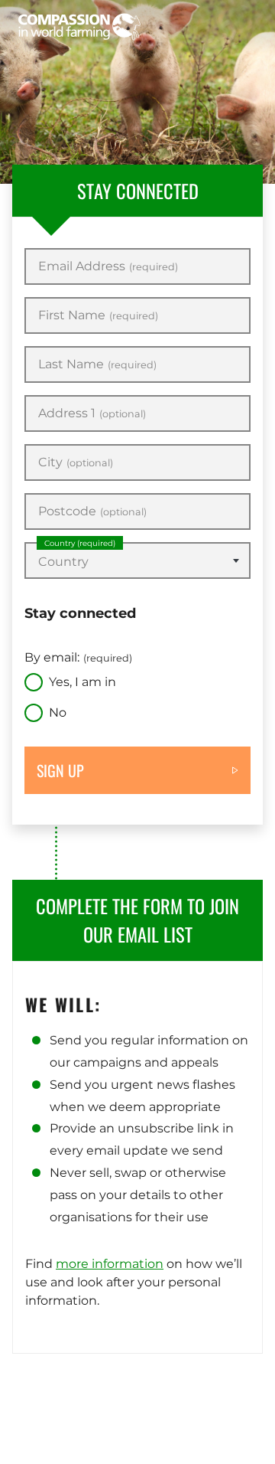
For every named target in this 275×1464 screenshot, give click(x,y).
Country (79, 543)
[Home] (79, 27)
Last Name (97, 364)
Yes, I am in (82, 682)
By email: (78, 657)
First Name (98, 315)
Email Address (108, 266)
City (75, 462)
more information (109, 1263)
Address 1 (92, 413)
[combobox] (137, 560)
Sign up (60, 770)
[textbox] (137, 562)
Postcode (92, 511)
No (57, 712)
